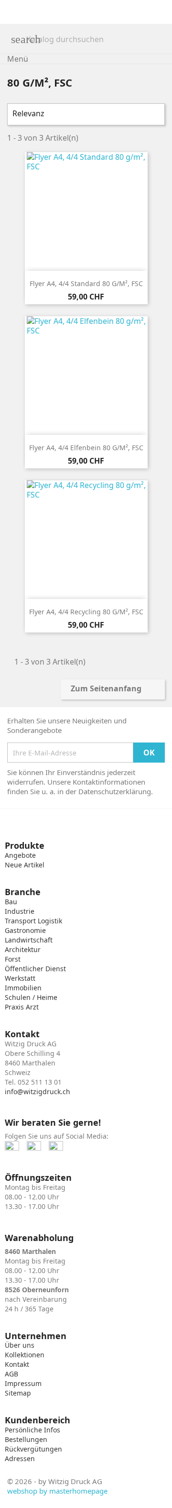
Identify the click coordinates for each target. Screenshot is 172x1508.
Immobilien (23, 987)
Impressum (23, 1383)
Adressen (20, 1458)
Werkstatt (20, 978)
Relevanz (84, 114)
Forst (13, 959)
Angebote (20, 855)
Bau (11, 901)
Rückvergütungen (33, 1448)
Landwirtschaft (29, 939)
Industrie (19, 911)
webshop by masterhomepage (57, 1491)
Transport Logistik (33, 920)
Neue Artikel (24, 864)
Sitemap (18, 1392)
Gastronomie (25, 930)
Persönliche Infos (32, 1429)
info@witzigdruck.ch (37, 1091)
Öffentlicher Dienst (35, 968)
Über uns (19, 1345)
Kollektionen (24, 1354)
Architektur (23, 949)
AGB (11, 1373)
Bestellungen (26, 1439)
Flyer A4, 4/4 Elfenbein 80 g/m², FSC (86, 447)
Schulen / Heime (31, 997)
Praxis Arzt (22, 1006)
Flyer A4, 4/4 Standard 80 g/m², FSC (86, 283)
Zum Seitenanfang (112, 689)
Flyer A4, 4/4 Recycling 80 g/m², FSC (86, 611)
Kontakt (17, 1364)
